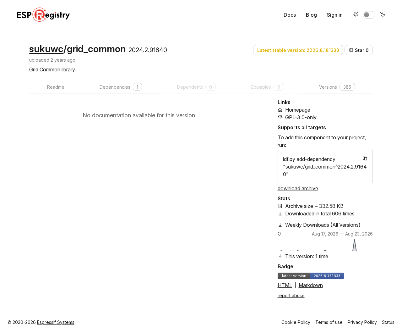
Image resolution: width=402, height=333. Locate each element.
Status (388, 322)
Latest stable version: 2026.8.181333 (298, 50)
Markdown (311, 285)
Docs (290, 15)
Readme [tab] (55, 87)
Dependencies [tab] (119, 87)
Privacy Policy (362, 322)
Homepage (297, 110)
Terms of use (329, 322)
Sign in (335, 15)
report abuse (291, 295)
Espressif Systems (55, 322)
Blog (311, 15)
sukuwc (46, 48)
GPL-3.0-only (301, 117)
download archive (298, 188)
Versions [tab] (335, 87)
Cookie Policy (295, 322)
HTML (285, 285)
